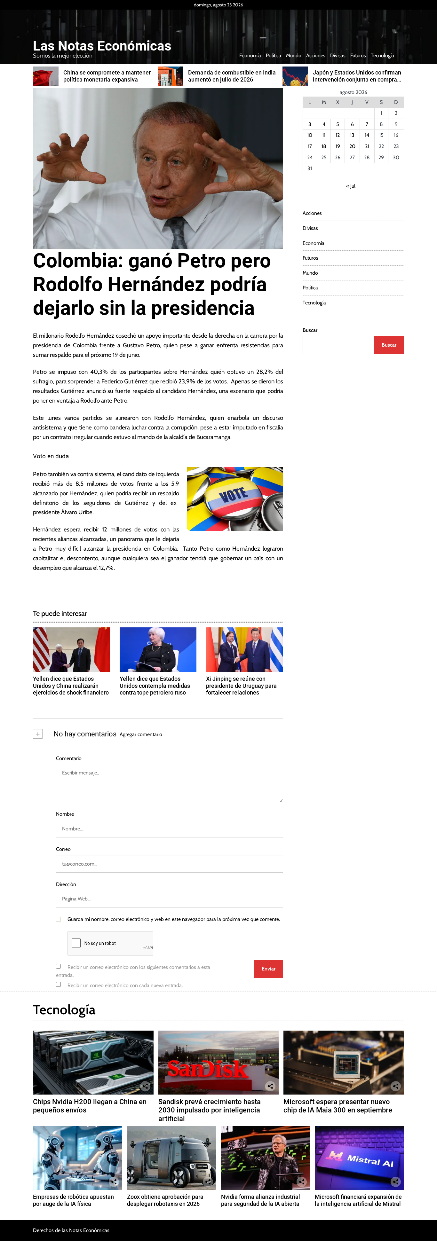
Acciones (315, 55)
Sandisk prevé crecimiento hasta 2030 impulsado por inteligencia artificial (209, 1110)
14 (367, 135)
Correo (63, 849)
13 (352, 135)
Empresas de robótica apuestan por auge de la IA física (73, 1200)
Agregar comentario (141, 734)
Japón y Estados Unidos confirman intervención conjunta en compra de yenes (357, 79)
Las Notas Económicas (102, 46)
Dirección (66, 884)
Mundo (293, 55)
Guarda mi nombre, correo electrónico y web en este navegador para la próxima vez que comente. (174, 919)
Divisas (338, 55)
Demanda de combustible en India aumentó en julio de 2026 (232, 76)
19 (338, 146)
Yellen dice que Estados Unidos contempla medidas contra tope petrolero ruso (155, 685)
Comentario (69, 758)
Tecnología (382, 55)
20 (352, 146)
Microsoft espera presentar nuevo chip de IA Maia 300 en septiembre (337, 1106)
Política (273, 55)
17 (310, 146)
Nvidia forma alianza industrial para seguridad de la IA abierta (260, 1200)
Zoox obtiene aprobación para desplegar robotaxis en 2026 (165, 1200)
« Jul (350, 186)
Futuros (358, 55)
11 (323, 135)
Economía (250, 55)
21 (367, 146)
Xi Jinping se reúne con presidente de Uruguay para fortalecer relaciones (241, 685)
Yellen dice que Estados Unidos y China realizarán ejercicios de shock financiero (71, 685)
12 (338, 135)
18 (324, 146)
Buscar (310, 330)
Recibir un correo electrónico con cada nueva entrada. (125, 985)
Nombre (65, 814)
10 (309, 135)
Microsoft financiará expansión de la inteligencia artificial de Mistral (358, 1200)
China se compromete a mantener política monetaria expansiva (107, 76)
